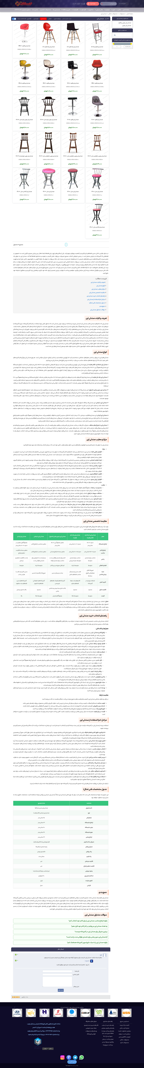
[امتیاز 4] (14, 997)
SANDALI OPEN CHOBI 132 (24, 159)
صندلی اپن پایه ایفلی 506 (49, 47)
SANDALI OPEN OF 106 (48, 195)
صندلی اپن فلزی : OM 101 (97, 83)
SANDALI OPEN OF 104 (24, 195)
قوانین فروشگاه (91, 1034)
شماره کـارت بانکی (124, 1028)
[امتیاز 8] (18, 997)
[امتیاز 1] (12, 997)
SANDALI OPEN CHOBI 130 (73, 159)
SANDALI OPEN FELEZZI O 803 (97, 123)
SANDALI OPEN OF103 (97, 231)
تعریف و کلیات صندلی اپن (98, 282)
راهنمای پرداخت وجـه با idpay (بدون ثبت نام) (108, 1032)
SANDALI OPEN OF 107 (73, 195)
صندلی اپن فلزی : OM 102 (24, 46)
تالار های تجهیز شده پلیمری (91, 1025)
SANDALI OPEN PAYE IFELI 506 (48, 50)
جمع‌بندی (102, 306)
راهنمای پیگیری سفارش (108, 1028)
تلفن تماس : (75, 975)
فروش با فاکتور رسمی (124, 1037)
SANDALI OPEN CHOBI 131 (97, 159)
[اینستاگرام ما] (62, 1057)
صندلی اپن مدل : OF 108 (97, 191)
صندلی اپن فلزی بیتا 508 (97, 47)
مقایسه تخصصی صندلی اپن (97, 293)
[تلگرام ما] (75, 1057)
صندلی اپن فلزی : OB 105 (24, 83)
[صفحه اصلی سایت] (23, 3)
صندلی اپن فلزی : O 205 (73, 120)
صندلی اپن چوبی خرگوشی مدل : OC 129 (48, 156)
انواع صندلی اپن (100, 286)
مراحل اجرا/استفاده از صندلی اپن (96, 299)
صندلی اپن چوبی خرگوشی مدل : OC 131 (97, 156)
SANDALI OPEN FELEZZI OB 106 (48, 87)
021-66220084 (123, 4)
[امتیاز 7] (17, 997)
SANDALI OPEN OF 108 (97, 195)
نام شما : (76, 971)
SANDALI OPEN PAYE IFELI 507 (73, 50)
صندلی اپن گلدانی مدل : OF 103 (97, 227)
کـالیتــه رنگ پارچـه (124, 1025)
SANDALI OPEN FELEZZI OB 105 (24, 87)
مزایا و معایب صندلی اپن (98, 289)
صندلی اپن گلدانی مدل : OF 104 (24, 191)
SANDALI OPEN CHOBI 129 (48, 159)
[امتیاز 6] (16, 997)
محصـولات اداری (124, 1043)
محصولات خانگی (112, 14)
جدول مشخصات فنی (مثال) (97, 303)
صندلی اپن (104, 14)
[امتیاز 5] (15, 997)
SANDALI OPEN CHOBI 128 (24, 123)
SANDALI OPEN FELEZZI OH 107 (73, 87)
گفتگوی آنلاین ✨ (72, 1062)
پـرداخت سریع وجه (108, 1045)
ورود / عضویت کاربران (78, 4)
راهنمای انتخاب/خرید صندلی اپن (96, 296)
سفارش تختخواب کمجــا (124, 1031)
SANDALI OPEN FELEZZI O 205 (73, 123)
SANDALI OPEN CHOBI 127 (48, 123)
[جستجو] (114, 35)
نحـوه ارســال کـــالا (107, 1036)
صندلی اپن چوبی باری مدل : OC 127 (48, 120)
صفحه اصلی (130, 14)
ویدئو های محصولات (91, 1031)
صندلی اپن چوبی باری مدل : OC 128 (24, 120)
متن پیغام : (76, 987)
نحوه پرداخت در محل (108, 1039)
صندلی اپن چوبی (126, 26)
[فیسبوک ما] (68, 1057)
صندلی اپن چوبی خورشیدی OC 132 (24, 156)
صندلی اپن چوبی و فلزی (124, 23)
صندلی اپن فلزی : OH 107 (73, 83)
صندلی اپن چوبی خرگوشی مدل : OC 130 (72, 156)
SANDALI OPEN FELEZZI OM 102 (24, 49)
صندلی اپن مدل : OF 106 (48, 191)
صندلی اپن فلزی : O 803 (97, 120)
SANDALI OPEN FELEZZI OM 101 (97, 87)
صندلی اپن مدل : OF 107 (73, 191)
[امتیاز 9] (19, 997)
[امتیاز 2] (13, 997)
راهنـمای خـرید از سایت (108, 1025)
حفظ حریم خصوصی (91, 1028)
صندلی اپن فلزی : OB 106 (48, 83)
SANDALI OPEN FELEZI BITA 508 (97, 50)
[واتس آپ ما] (81, 1057)
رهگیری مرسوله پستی (108, 1042)
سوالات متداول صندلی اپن (97, 310)
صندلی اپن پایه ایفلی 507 (73, 47)
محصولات (122, 14)
